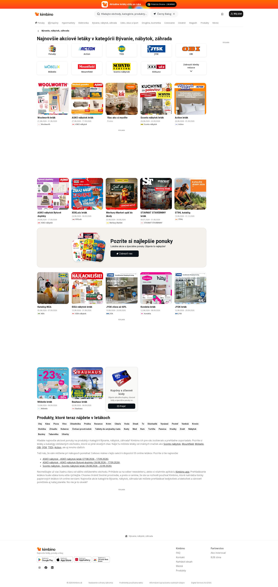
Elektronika (83, 22)
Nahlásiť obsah (184, 561)
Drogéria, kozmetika (151, 22)
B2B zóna (216, 557)
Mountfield (188, 444)
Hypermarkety (68, 22)
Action (57, 447)
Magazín (193, 22)
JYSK (44, 447)
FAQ (178, 552)
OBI (39, 447)
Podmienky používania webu (131, 582)
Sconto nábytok (172, 444)
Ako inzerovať (218, 552)
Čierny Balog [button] (164, 13)
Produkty (205, 22)
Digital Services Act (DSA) (201, 582)
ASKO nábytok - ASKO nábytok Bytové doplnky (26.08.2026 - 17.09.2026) (81, 462)
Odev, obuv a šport (129, 22)
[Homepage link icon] (126, 536)
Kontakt (180, 557)
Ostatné (182, 22)
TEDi (50, 447)
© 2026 (74, 582)
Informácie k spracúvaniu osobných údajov (167, 582)
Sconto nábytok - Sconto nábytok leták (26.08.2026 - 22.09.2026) (77, 466)
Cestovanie (169, 22)
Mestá (215, 22)
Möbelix (199, 444)
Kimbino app (182, 471)
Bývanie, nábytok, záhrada (104, 22)
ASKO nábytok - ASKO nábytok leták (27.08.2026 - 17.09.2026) (75, 459)
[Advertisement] (121, 151)
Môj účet (237, 14)
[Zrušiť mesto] (173, 13)
